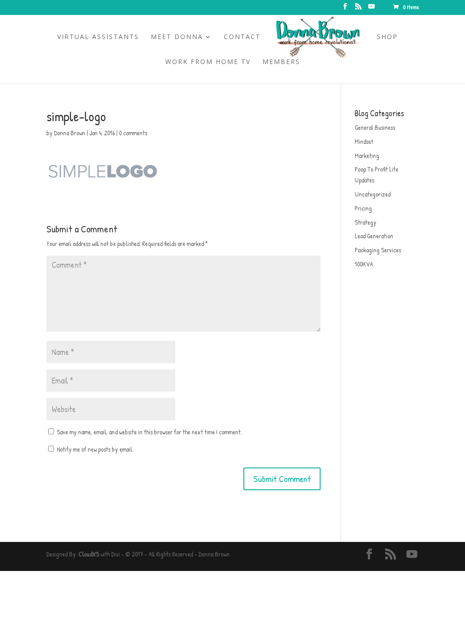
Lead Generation (374, 235)
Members (281, 62)
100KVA (364, 264)
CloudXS (89, 554)
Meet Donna (177, 37)
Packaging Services (378, 250)
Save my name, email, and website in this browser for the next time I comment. (149, 432)
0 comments (133, 132)
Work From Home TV (208, 62)
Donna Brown (69, 132)
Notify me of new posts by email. (95, 449)
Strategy (365, 222)
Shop (387, 37)
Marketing (367, 155)
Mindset (364, 141)
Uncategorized (373, 194)
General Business (375, 127)
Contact (242, 37)
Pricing (363, 208)
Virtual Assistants (98, 37)
